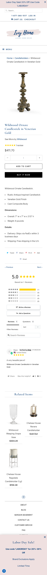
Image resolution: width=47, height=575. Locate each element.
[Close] (45, 537)
